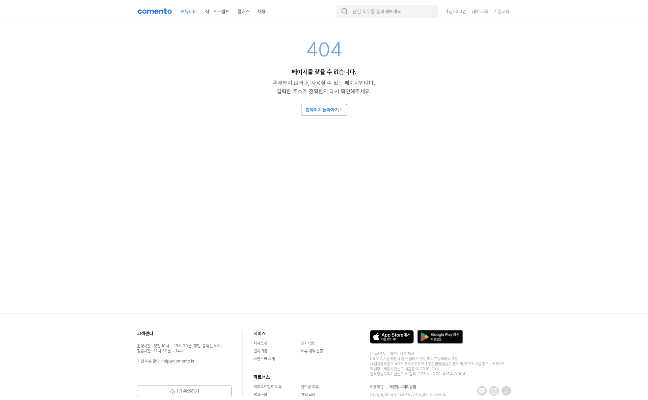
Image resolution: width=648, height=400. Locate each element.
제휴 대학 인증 (312, 351)
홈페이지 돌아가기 (322, 109)
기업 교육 (308, 394)
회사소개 (260, 343)
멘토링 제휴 (310, 386)
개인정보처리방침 (402, 386)
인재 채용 (260, 351)
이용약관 (376, 386)
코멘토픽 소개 (264, 358)
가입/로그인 (455, 11)
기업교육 (501, 11)
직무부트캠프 (217, 11)
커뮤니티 (189, 11)
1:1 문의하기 (188, 391)
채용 (262, 11)
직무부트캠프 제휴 (267, 386)
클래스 (243, 11)
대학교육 (480, 11)
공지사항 (307, 343)
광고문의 (260, 394)
